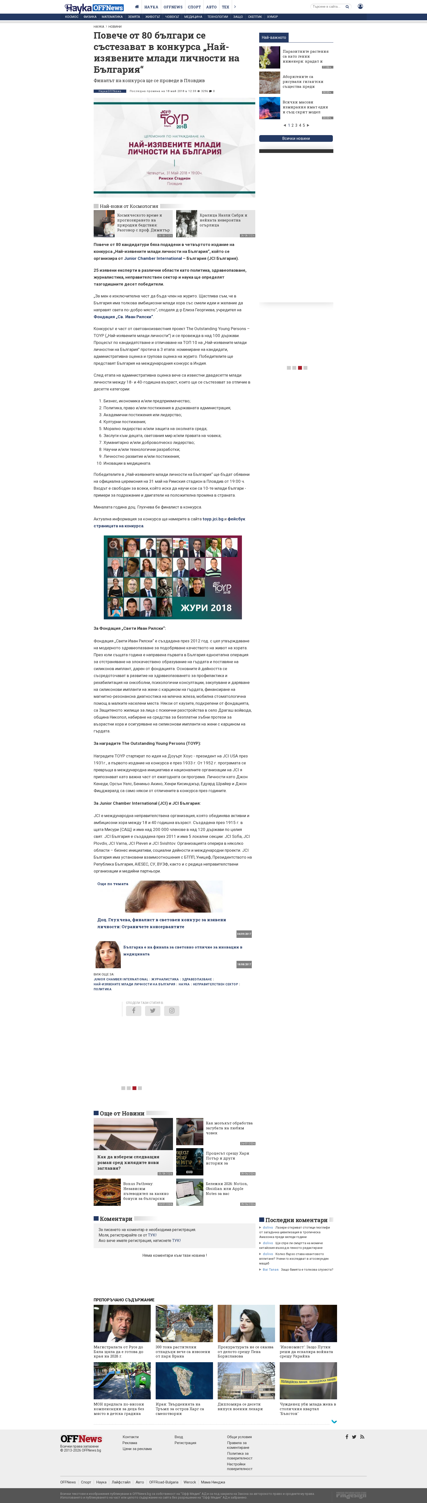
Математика (112, 17)
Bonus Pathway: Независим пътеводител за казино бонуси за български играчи (146, 1193)
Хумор (272, 17)
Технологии (218, 17)
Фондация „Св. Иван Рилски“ (123, 316)
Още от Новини (122, 1113)
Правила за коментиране (238, 1445)
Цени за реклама (137, 1449)
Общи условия (239, 1437)
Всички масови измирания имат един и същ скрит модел (305, 106)
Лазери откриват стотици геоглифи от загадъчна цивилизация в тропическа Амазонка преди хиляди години (294, 1232)
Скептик (255, 17)
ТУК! (176, 1240)
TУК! (152, 1235)
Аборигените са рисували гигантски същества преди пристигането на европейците (303, 86)
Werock (190, 1482)
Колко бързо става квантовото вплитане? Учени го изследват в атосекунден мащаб (294, 1258)
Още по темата (112, 883)
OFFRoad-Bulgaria (163, 1482)
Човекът (172, 17)
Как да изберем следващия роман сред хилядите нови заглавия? (128, 1162)
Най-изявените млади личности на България (134, 984)
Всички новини (296, 138)
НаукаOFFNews (110, 91)
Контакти (131, 1437)
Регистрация (185, 1443)
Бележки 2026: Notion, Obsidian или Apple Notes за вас (227, 1188)
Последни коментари (296, 1220)
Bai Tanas (271, 1269)
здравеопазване (197, 979)
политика (102, 989)
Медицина (193, 17)
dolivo (268, 1227)
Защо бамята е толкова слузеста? (307, 1269)
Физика (90, 17)
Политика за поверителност (240, 1455)
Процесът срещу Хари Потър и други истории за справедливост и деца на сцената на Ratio (228, 1163)
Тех (225, 7)
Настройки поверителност (240, 1466)
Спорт (194, 7)
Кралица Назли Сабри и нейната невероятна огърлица (223, 220)
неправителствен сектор (215, 984)
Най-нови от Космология (129, 206)
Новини (115, 26)
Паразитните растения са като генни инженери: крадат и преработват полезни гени (306, 61)
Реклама (130, 1443)
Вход (179, 1437)
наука (184, 984)
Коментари (116, 1218)
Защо (238, 17)
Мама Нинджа (213, 1482)
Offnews (173, 7)
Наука (151, 7)
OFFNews (68, 1482)
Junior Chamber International (153, 258)
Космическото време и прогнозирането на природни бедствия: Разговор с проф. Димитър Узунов (143, 225)
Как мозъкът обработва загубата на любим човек (229, 1127)
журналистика (165, 979)
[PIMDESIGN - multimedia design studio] (349, 1497)
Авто (211, 7)
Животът (152, 17)
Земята (134, 17)
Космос (71, 17)
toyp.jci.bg (213, 518)
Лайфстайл (121, 1482)
